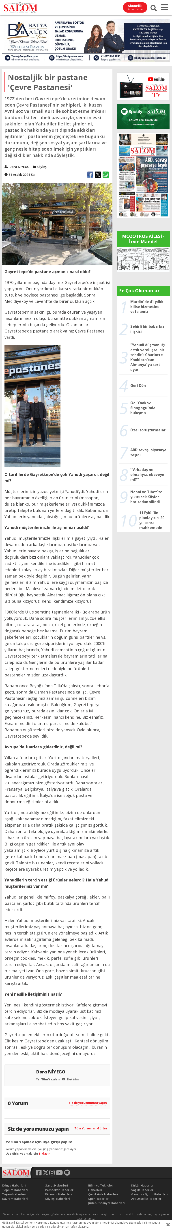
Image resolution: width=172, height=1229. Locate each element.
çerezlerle (38, 1227)
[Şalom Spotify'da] (143, 116)
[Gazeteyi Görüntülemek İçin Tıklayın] (143, 174)
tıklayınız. (83, 1227)
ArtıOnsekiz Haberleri (146, 1199)
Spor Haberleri (99, 1199)
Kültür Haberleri (143, 1185)
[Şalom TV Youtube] (143, 86)
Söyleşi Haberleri (57, 1199)
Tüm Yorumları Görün (90, 1128)
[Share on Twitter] (98, 175)
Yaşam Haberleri (14, 1194)
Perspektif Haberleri (59, 1190)
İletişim (72, 1079)
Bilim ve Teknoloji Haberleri (101, 1187)
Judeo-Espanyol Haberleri (106, 1203)
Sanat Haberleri (56, 1185)
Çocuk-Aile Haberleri (103, 1194)
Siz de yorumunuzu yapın (88, 1103)
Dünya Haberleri (14, 1185)
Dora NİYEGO (51, 1072)
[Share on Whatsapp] (106, 175)
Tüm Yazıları (50, 1079)
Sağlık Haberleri (142, 1190)
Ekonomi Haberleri (58, 1194)
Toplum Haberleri (15, 1190)
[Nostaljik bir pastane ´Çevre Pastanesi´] (57, 223)
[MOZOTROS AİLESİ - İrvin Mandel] (143, 259)
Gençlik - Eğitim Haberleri (149, 1194)
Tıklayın (44, 1153)
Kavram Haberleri (15, 1199)
